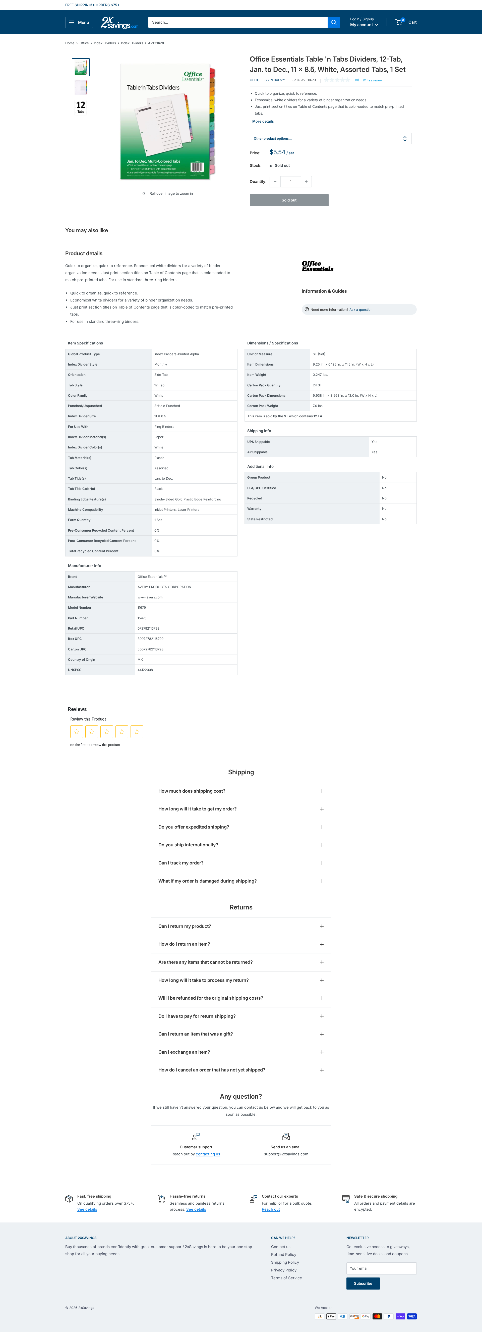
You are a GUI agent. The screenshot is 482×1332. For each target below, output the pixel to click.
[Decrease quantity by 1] (275, 181)
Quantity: (258, 181)
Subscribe (363, 1283)
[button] (398, 22)
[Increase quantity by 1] (306, 181)
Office (84, 43)
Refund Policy (283, 1254)
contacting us (208, 1154)
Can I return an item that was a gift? (195, 1034)
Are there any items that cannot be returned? (205, 962)
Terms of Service (286, 1277)
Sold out (289, 200)
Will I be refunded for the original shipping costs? (210, 998)
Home (70, 43)
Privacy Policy (283, 1270)
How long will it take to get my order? (197, 808)
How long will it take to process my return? (203, 980)
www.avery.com (150, 597)
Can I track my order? (181, 862)
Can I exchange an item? (184, 1052)
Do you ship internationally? (188, 844)
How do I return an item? (184, 944)
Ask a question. (361, 310)
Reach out (271, 1209)
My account (362, 24)
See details (87, 1209)
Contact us (280, 1246)
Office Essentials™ (267, 80)
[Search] (334, 22)
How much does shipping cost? (191, 791)
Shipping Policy (285, 1262)
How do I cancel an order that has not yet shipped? (211, 1069)
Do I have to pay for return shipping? (197, 1016)
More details (263, 121)
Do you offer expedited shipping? (193, 827)
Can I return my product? (184, 926)
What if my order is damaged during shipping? (207, 881)
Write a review (372, 80)
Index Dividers (105, 43)
